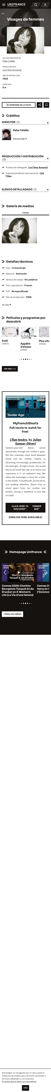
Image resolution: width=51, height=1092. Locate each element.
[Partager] (39, 105)
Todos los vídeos (12, 614)
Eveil (5, 340)
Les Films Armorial (11, 70)
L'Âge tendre (18, 440)
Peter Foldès (8, 61)
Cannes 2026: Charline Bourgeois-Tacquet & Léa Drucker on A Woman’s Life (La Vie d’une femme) (18, 590)
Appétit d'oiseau (25, 345)
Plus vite (44, 341)
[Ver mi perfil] (45, 5)
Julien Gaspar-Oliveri (28, 441)
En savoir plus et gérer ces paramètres (19, 1081)
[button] (33, 221)
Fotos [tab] (26, 213)
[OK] (25, 1088)
